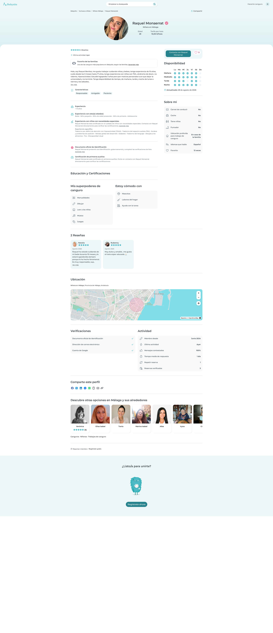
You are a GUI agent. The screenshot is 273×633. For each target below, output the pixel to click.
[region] (136, 304)
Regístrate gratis (95, 449)
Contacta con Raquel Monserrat (178, 53)
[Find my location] (198, 303)
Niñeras (83, 437)
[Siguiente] (202, 418)
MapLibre (184, 318)
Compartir (197, 11)
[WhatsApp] (89, 388)
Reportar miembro (80, 449)
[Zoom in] (198, 293)
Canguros (75, 437)
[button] (86, 254)
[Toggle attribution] (200, 318)
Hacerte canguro (255, 4)
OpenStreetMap (193, 318)
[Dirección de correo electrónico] (98, 388)
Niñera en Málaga (150, 27)
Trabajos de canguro (97, 437)
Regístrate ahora (136, 504)
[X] (76, 388)
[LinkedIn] (81, 388)
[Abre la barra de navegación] (268, 4)
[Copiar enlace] (101, 388)
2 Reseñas (84, 50)
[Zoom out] (198, 297)
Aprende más (133, 65)
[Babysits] (10, 4)
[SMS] (93, 388)
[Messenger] (85, 388)
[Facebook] (72, 388)
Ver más (74, 85)
